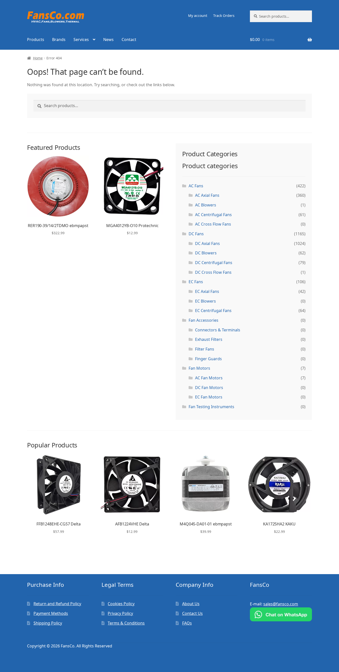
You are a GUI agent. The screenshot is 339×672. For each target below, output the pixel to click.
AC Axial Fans (207, 195)
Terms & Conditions (126, 623)
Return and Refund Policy (57, 603)
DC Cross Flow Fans (213, 272)
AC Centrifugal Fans (213, 214)
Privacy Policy (120, 613)
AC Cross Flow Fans (213, 224)
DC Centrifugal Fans (213, 262)
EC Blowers (205, 301)
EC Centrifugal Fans (213, 310)
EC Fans (196, 281)
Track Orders (224, 15)
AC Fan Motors (209, 378)
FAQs (187, 623)
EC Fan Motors (208, 397)
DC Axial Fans (207, 243)
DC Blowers (206, 253)
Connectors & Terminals (217, 330)
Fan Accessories (203, 320)
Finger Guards (208, 358)
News (108, 39)
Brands (59, 39)
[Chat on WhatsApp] (281, 614)
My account (197, 15)
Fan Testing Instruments (211, 406)
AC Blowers (205, 205)
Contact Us (192, 613)
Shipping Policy (48, 623)
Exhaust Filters (208, 339)
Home (38, 58)
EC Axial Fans (207, 291)
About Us (191, 603)
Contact (129, 39)
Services (81, 39)
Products (35, 39)
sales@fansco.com (280, 604)
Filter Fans (204, 349)
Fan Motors (199, 368)
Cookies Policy (121, 603)
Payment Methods (51, 613)
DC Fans (196, 234)
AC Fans (196, 186)
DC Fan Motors (209, 387)
